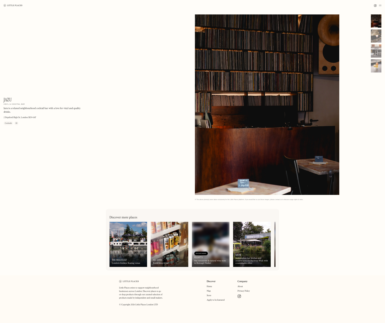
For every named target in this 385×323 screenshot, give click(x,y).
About (240, 286)
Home (209, 286)
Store (209, 295)
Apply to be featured (216, 300)
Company (242, 281)
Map (209, 291)
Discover (211, 281)
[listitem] (267, 104)
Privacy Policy (243, 291)
